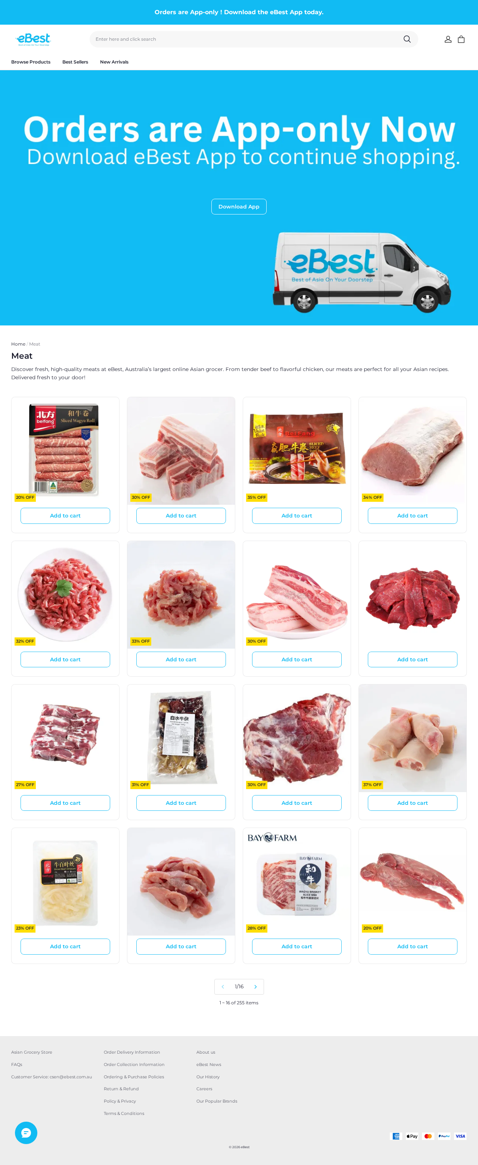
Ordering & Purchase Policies (134, 1076)
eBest (245, 1147)
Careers (204, 1088)
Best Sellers (75, 62)
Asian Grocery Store (31, 1052)
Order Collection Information (134, 1064)
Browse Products (30, 62)
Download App (239, 206)
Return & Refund (121, 1088)
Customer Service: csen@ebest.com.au (51, 1076)
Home (18, 344)
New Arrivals (114, 62)
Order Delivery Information (132, 1052)
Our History (208, 1076)
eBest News (208, 1064)
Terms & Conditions (124, 1113)
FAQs (16, 1064)
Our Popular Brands (216, 1101)
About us (205, 1052)
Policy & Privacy (120, 1101)
